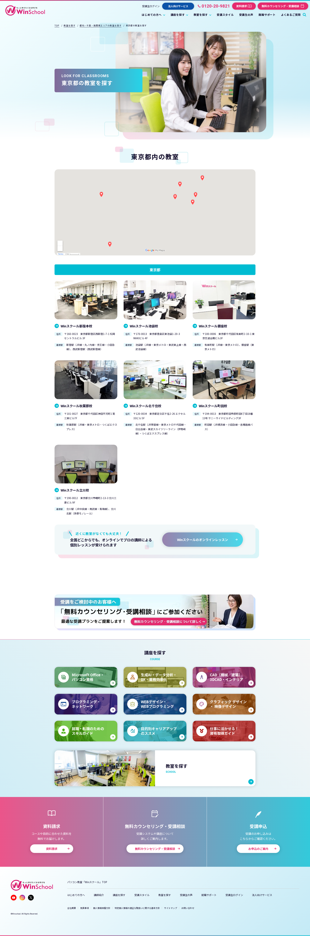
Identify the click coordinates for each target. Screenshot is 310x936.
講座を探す (119, 895)
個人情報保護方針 (101, 907)
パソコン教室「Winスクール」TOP (87, 882)
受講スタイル (141, 895)
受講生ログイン (151, 6)
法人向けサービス (262, 895)
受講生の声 (186, 895)
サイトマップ (170, 907)
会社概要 (71, 907)
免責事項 (84, 907)
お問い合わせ (187, 907)
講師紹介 (99, 895)
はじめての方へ (76, 895)
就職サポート (209, 895)
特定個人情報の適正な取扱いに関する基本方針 (137, 907)
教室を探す (164, 895)
